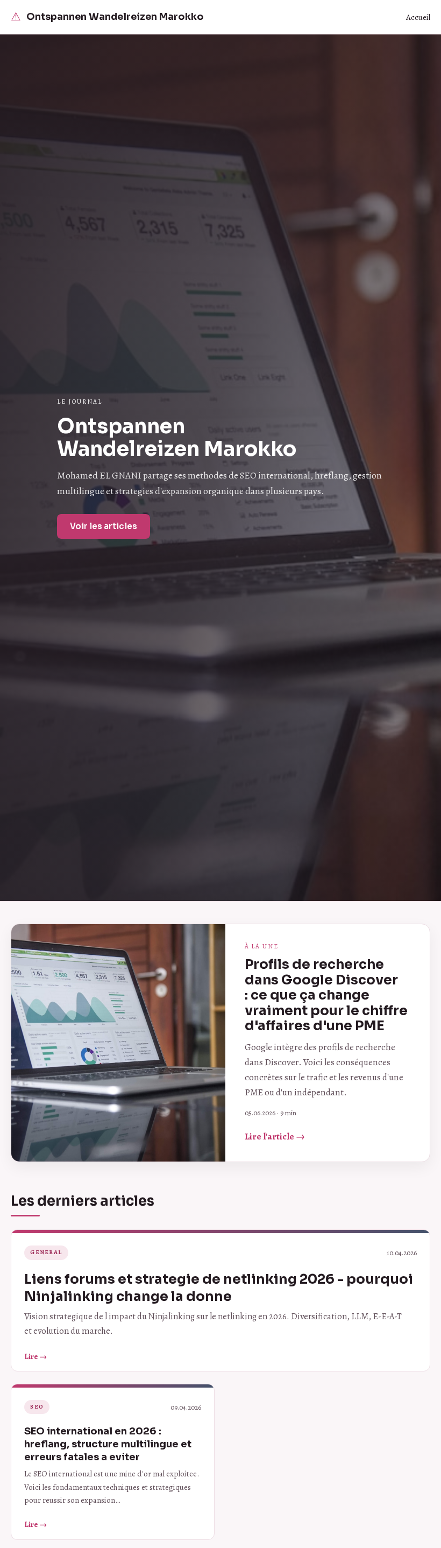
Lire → (35, 1356)
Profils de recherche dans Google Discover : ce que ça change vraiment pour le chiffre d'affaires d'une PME (326, 995)
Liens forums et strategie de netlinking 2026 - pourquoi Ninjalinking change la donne (218, 1288)
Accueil (418, 17)
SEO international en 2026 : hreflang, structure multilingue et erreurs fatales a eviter (107, 1443)
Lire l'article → (275, 1136)
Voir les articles (103, 526)
